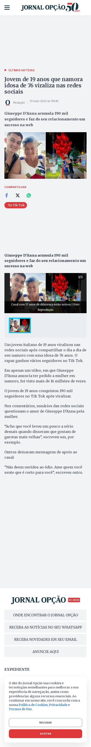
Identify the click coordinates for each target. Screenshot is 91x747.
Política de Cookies (33, 705)
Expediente (17, 669)
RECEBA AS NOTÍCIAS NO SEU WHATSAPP (45, 627)
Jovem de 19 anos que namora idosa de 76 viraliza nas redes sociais (43, 85)
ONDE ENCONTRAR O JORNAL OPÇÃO (45, 615)
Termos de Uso (20, 709)
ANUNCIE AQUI (45, 651)
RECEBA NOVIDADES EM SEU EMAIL (45, 639)
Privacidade (58, 705)
